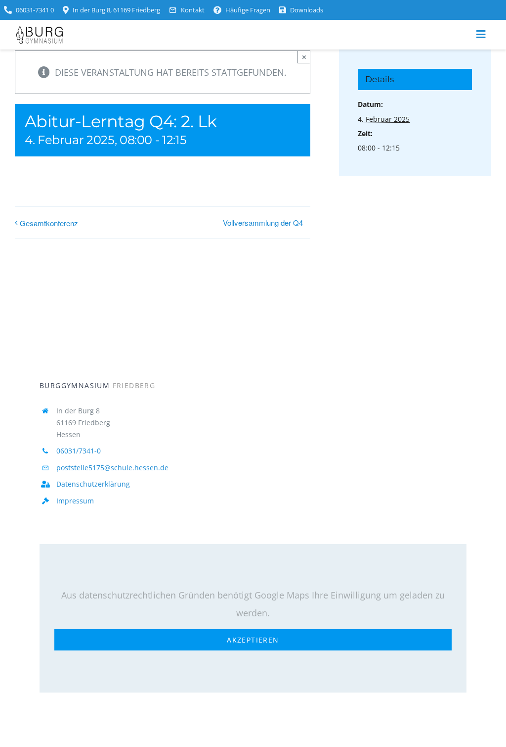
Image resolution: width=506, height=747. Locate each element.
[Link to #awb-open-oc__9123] (480, 34)
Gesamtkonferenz (49, 223)
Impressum (75, 500)
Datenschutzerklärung (93, 484)
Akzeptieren (253, 640)
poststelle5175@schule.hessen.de (112, 467)
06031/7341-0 (78, 450)
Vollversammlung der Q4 (263, 222)
